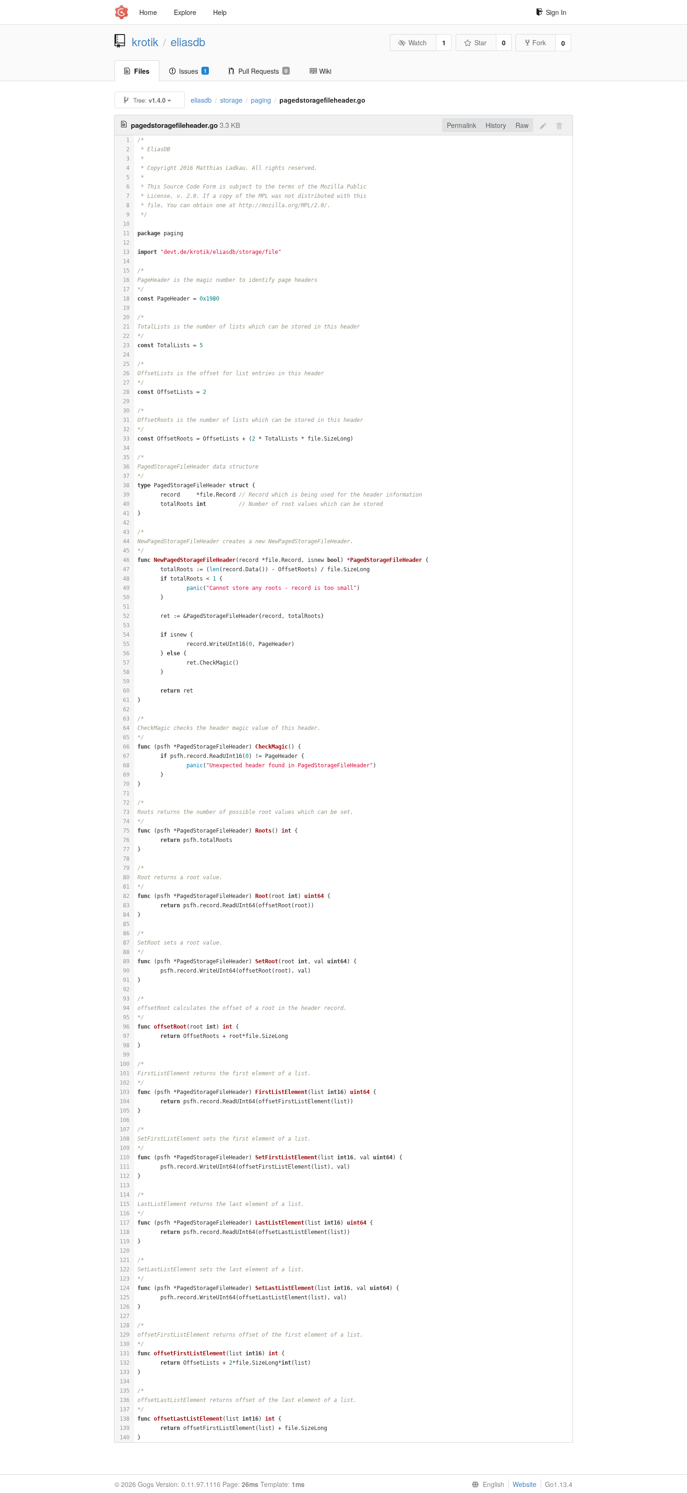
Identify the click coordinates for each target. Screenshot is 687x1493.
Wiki (325, 71)
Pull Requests (262, 71)
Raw (522, 125)
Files (142, 71)
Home (148, 12)
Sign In (556, 12)
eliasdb (188, 41)
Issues (193, 71)
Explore (185, 12)
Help (220, 12)
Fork (539, 42)
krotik (145, 41)
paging (261, 100)
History (496, 125)
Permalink (461, 125)
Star (480, 42)
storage (231, 100)
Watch (417, 42)
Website (525, 1484)
